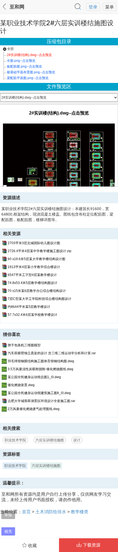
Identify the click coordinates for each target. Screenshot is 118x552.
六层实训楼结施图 (49, 440)
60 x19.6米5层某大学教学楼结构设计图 (36, 259)
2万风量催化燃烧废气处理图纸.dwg (34, 409)
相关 (8, 531)
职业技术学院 (15, 440)
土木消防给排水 (50, 511)
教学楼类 (79, 511)
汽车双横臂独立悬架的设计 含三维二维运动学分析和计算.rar (52, 353)
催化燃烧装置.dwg (21, 385)
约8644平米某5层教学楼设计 (29, 307)
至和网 (17, 7)
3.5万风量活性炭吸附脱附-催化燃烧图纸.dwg (40, 369)
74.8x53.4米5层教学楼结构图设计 (32, 283)
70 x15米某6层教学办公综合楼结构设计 (37, 291)
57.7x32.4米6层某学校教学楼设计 (32, 315)
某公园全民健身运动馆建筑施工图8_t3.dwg (39, 393)
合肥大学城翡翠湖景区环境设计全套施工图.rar (41, 401)
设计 (76, 440)
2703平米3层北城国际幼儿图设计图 (34, 243)
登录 (93, 6)
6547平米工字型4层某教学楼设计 (32, 275)
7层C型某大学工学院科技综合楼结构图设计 (39, 299)
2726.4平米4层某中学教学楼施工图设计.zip (39, 251)
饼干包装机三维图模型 (24, 345)
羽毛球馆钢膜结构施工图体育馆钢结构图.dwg (41, 361)
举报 (8, 514)
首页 (26, 511)
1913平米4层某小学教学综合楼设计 (34, 267)
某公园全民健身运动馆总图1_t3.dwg (34, 377)
